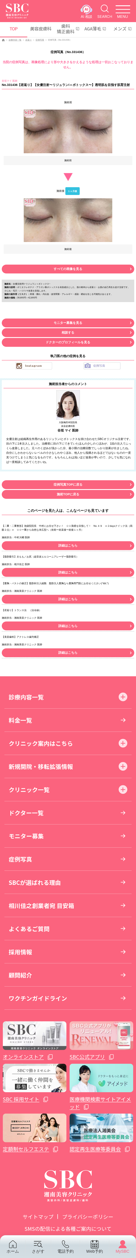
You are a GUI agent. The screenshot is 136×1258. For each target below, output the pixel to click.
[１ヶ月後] (68, 220)
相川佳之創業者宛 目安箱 (41, 905)
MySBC (122, 1251)
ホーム (13, 1251)
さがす (38, 1251)
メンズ (120, 28)
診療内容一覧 (15, 40)
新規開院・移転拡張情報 (41, 766)
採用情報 (20, 952)
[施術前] (68, 131)
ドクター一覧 (26, 812)
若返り (28, 40)
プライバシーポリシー (87, 1216)
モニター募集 (26, 836)
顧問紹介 (20, 975)
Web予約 (94, 1251)
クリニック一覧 (29, 789)
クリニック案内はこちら (41, 743)
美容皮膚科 (40, 28)
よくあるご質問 (29, 928)
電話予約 (65, 1251)
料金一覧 (20, 720)
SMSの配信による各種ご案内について (68, 1228)
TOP (14, 28)
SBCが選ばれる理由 (35, 882)
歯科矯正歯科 (66, 28)
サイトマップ (38, 1216)
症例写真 (40, 40)
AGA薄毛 (92, 28)
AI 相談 (86, 16)
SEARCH (104, 16)
